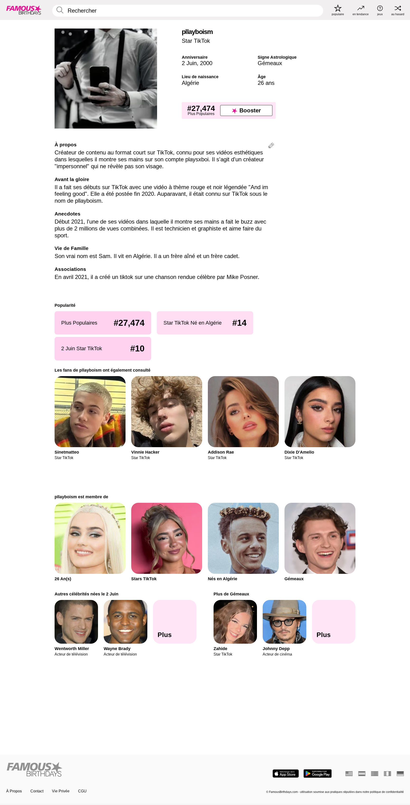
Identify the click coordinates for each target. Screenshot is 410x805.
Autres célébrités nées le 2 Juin (86, 593)
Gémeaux (270, 63)
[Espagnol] (361, 773)
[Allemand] (400, 773)
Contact (36, 791)
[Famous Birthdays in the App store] (286, 773)
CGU (82, 791)
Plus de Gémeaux (231, 593)
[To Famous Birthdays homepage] (24, 10)
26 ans (266, 83)
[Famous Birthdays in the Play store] (317, 773)
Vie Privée (61, 791)
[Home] (104, 770)
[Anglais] (349, 773)
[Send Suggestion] (271, 146)
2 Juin (189, 63)
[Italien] (387, 773)
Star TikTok (196, 41)
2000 (206, 63)
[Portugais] (374, 773)
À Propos (14, 791)
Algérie (190, 83)
